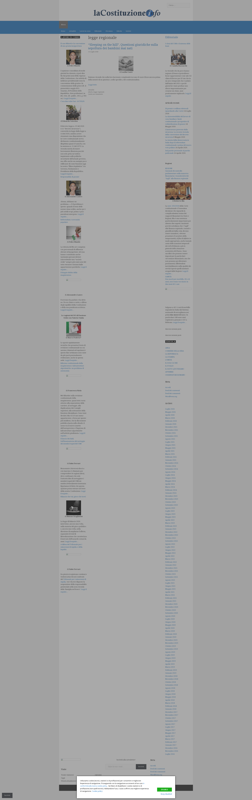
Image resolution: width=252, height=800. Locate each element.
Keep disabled (166, 794)
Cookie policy (97, 791)
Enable (164, 790)
